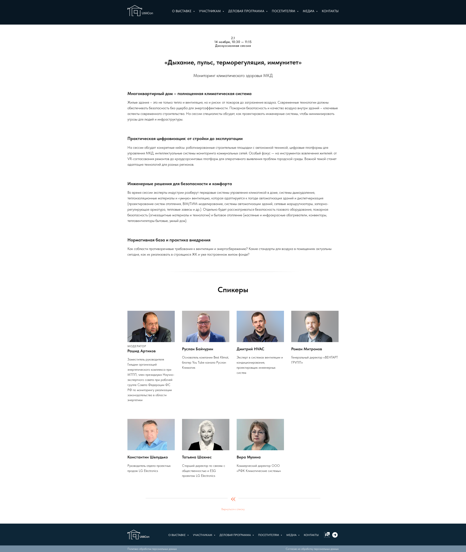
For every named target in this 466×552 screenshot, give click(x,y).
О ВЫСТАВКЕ (177, 535)
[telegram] (335, 535)
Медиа (309, 11)
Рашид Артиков (141, 350)
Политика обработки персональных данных (152, 549)
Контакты (330, 11)
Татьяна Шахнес (197, 457)
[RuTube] (327, 535)
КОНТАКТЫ (311, 535)
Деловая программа (246, 11)
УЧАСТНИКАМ (203, 535)
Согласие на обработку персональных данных (312, 549)
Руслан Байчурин (197, 348)
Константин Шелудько (147, 457)
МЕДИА (291, 535)
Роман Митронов (306, 348)
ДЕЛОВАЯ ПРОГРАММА (236, 535)
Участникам (210, 11)
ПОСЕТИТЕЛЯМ (269, 535)
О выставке (182, 11)
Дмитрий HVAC (250, 348)
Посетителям (284, 11)
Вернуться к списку (233, 509)
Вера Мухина (249, 457)
